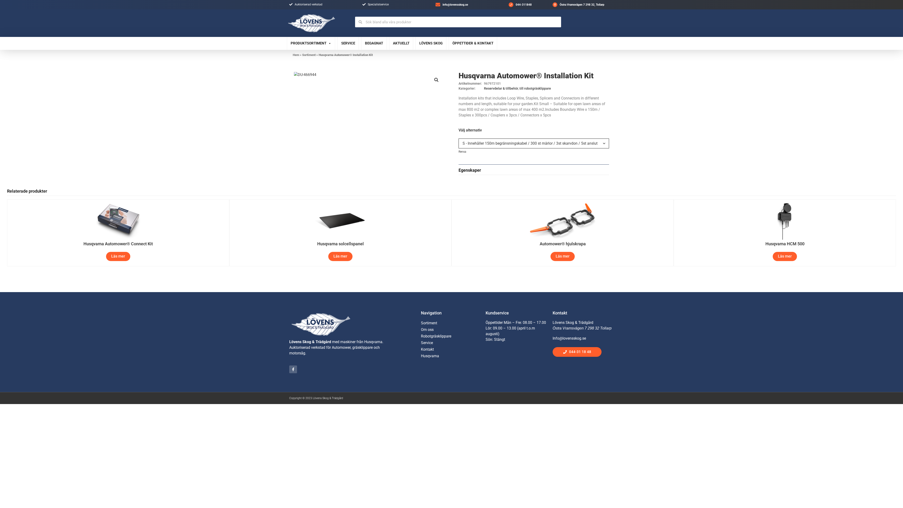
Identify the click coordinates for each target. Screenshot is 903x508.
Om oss (427, 329)
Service (348, 43)
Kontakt (427, 349)
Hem (296, 55)
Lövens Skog (431, 43)
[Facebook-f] (293, 369)
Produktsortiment (308, 43)
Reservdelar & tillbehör (501, 88)
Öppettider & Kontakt (472, 43)
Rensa (462, 151)
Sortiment (309, 55)
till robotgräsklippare (535, 88)
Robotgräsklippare (436, 336)
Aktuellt (401, 43)
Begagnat (374, 43)
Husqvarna (430, 356)
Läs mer (118, 256)
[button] (436, 80)
